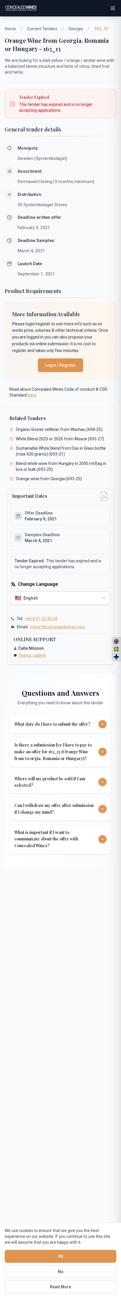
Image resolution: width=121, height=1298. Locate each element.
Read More (60, 1287)
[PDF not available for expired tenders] (104, 496)
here (32, 395)
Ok (60, 1256)
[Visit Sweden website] (116, 649)
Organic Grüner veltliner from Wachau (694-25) (59, 429)
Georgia (75, 28)
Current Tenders (42, 28)
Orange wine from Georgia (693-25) (49, 478)
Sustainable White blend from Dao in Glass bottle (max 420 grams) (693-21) (61, 451)
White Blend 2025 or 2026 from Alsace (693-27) (60, 438)
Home (10, 28)
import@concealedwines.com (57, 627)
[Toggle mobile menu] (112, 8)
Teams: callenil (32, 655)
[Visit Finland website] (116, 657)
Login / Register (60, 365)
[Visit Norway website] (116, 641)
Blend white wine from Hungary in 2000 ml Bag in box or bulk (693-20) (61, 466)
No (60, 1271)
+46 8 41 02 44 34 (41, 618)
